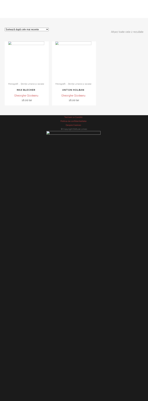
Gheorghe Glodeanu (26, 95)
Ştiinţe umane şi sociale (32, 84)
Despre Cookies (73, 125)
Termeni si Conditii (73, 117)
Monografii (13, 84)
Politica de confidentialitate (73, 121)
